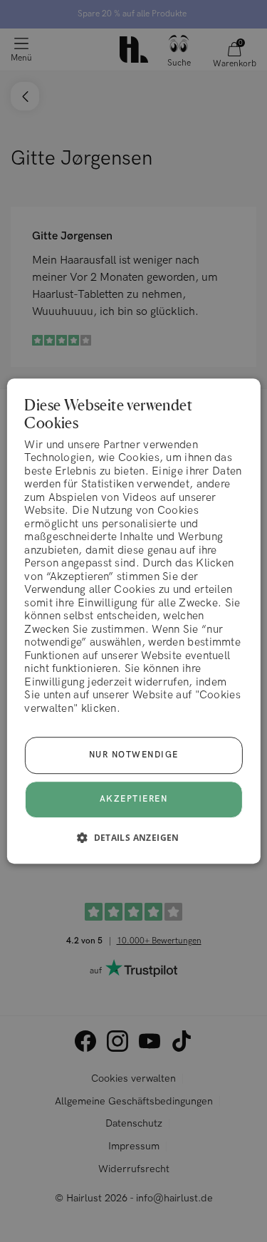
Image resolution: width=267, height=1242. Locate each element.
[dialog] (133, 621)
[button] (133, 837)
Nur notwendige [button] (134, 755)
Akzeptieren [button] (134, 799)
